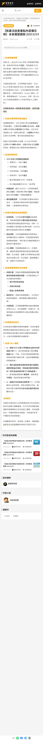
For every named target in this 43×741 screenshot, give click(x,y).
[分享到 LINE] (17, 738)
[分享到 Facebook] (21, 738)
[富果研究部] (28, 26)
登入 (37, 11)
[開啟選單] (3, 10)
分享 (30, 39)
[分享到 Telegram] (25, 738)
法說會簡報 (14, 424)
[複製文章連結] (13, 738)
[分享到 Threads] (29, 738)
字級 (37, 39)
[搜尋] (16, 10)
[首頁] (7, 4)
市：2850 (11, 62)
